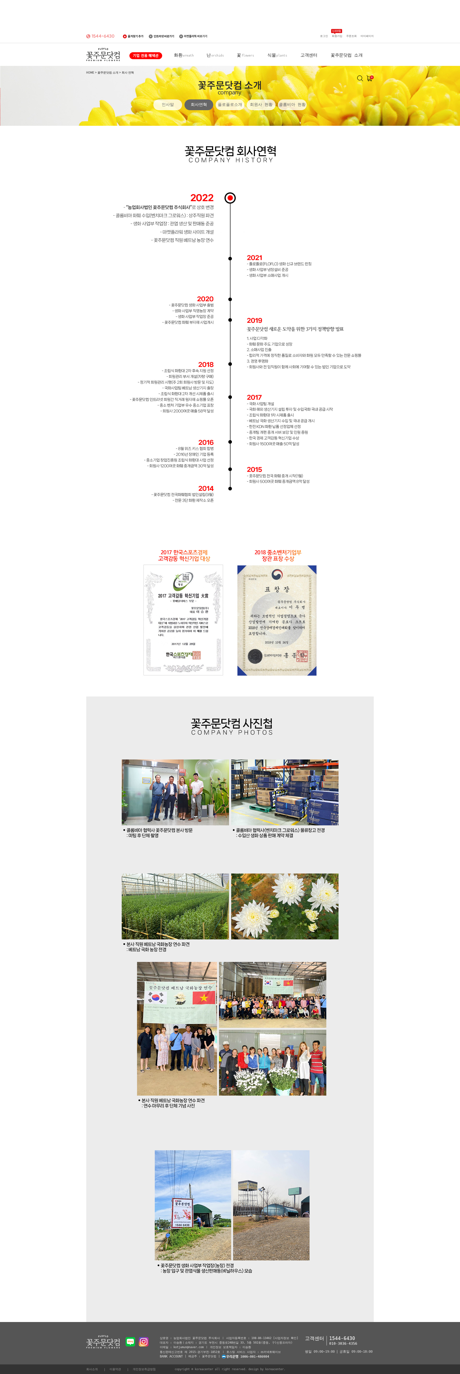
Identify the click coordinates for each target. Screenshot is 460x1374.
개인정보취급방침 (144, 1369)
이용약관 (115, 1369)
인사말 (168, 104)
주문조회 (351, 36)
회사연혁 (199, 104)
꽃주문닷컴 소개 (346, 54)
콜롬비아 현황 (292, 104)
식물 (277, 54)
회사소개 (92, 1369)
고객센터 (308, 54)
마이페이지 (367, 36)
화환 (184, 54)
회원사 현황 (261, 104)
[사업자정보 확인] (285, 1338)
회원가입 (337, 36)
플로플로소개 (230, 104)
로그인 (324, 36)
